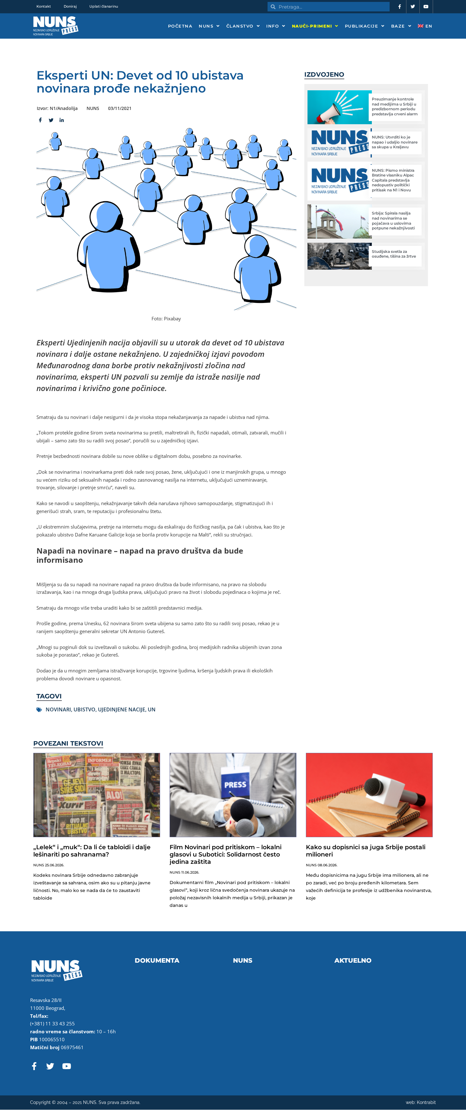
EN (428, 26)
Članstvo (240, 26)
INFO (272, 26)
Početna (180, 26)
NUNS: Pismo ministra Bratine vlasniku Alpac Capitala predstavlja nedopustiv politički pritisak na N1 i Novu (393, 180)
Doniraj (70, 6)
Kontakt (43, 6)
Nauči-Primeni (312, 26)
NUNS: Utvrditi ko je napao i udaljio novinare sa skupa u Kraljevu (394, 142)
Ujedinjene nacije (121, 709)
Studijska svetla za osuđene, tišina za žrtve (394, 254)
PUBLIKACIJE (362, 26)
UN (152, 709)
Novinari (58, 709)
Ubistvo (84, 709)
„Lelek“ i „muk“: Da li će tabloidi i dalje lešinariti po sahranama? (92, 851)
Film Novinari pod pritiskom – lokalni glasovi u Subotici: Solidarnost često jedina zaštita (226, 854)
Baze (398, 26)
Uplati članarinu (103, 6)
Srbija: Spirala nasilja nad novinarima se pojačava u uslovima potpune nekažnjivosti (393, 220)
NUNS (206, 26)
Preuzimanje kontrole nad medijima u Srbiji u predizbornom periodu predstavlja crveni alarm (395, 106)
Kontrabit (426, 1102)
